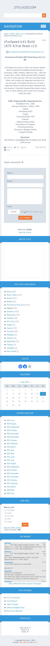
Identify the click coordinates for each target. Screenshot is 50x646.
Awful (9, 522)
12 (32, 394)
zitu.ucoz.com (25, 7)
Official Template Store (15, 608)
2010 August (11, 424)
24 (19, 401)
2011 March (11, 447)
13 (37, 394)
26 (32, 401)
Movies (9, 298)
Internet (9, 147)
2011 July (10, 460)
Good (9, 513)
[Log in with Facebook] (25, 366)
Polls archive (16, 528)
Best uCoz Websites (15, 611)
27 (37, 401)
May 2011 (25, 382)
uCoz (35, 642)
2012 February (12, 483)
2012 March (11, 487)
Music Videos (12, 295)
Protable (10, 318)
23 (13, 401)
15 (7, 398)
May (17, 34)
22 (7, 401)
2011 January (12, 440)
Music (9, 292)
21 (43, 398)
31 (19, 405)
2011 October (12, 470)
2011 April (10, 450)
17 (19, 398)
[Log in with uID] (20, 366)
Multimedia (11, 315)
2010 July (10, 420)
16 (13, 398)
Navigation (13, 26)
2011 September (13, 467)
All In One (10, 321)
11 (25, 394)
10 (19, 394)
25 (26, 401)
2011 (12, 34)
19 (32, 398)
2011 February (12, 444)
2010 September (13, 427)
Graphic (10, 325)
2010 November (13, 434)
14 (22, 34)
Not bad (10, 516)
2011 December (13, 477)
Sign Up (22, 232)
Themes (10, 338)
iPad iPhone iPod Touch (16, 305)
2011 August (11, 463)
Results (7, 528)
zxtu (24, 147)
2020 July (10, 493)
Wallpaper (10, 335)
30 (13, 405)
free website (24, 642)
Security (10, 331)
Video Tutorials (12, 604)
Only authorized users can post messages (25, 584)
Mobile (9, 302)
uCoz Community (13, 598)
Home (6, 34)
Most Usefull (11, 351)
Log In (28, 232)
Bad (8, 519)
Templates (11, 348)
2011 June (11, 457)
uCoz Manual (12, 601)
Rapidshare (11, 341)
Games (9, 328)
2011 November (13, 473)
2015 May (10, 490)
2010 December (13, 437)
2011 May (10, 454)
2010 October (12, 430)
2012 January (12, 480)
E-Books (10, 345)
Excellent (11, 510)
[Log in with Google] (29, 366)
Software (10, 312)
